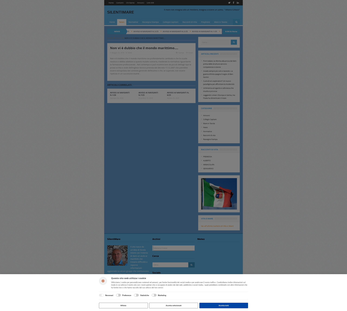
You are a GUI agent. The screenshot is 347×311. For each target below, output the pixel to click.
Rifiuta (123, 305)
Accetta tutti (224, 305)
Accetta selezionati (173, 305)
